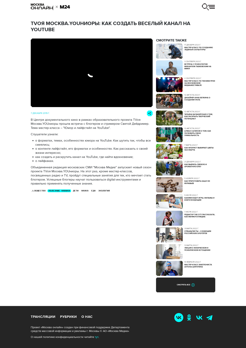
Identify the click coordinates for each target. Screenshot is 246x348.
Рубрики (68, 317)
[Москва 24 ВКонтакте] (200, 317)
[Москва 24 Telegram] (210, 317)
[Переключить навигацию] (208, 6)
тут (96, 337)
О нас (87, 317)
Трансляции (43, 317)
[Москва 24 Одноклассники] (189, 317)
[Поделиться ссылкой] (150, 113)
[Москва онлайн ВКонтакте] (179, 317)
